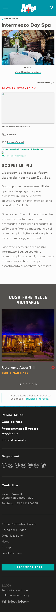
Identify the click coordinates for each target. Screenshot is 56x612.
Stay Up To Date (29, 567)
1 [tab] (24, 67)
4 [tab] (29, 384)
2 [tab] (28, 67)
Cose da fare (12, 422)
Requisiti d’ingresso (36, 398)
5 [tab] (32, 384)
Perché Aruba (13, 415)
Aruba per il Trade (14, 529)
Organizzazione (12, 535)
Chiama (11, 134)
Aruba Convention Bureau (19, 524)
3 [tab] (31, 67)
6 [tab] (35, 384)
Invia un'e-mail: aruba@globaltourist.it (17, 495)
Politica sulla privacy (16, 595)
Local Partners (12, 553)
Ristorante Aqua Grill (18, 367)
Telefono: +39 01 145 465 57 (20, 503)
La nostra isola (14, 440)
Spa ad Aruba (10, 18)
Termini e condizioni (15, 590)
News (5, 541)
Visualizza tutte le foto (28, 72)
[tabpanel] (28, 47)
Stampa (7, 547)
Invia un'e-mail (15, 141)
